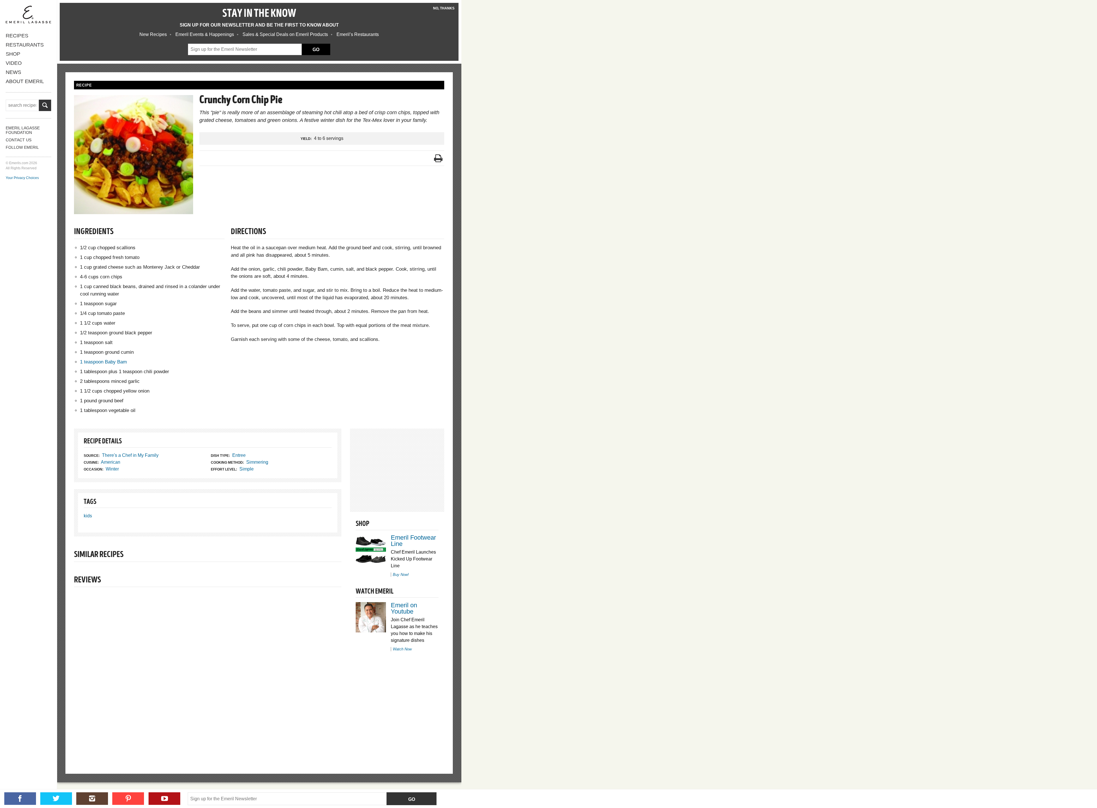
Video (14, 63)
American (110, 462)
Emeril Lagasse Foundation (23, 130)
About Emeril (25, 81)
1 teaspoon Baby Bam (103, 362)
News (13, 72)
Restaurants (25, 45)
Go (411, 799)
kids (88, 515)
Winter (112, 469)
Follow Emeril (22, 147)
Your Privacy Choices (22, 178)
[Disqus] (207, 670)
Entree (239, 455)
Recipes (17, 36)
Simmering (257, 462)
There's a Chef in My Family (130, 455)
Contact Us (18, 140)
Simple (246, 469)
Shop (13, 54)
